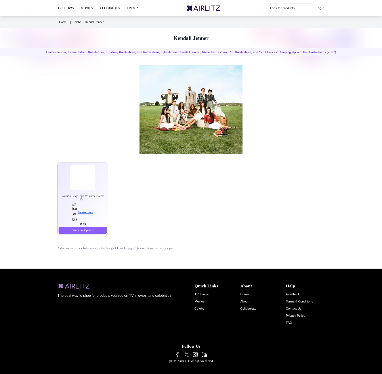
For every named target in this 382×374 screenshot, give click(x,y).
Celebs (77, 22)
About (244, 301)
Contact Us (293, 308)
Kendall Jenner (94, 22)
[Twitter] (186, 354)
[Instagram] (195, 354)
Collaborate (248, 308)
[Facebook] (177, 354)
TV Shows (202, 294)
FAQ (289, 322)
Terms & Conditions (299, 301)
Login (320, 8)
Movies (199, 301)
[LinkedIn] (204, 354)
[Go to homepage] (203, 8)
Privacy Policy (295, 315)
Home (63, 22)
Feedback (293, 294)
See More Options (83, 230)
